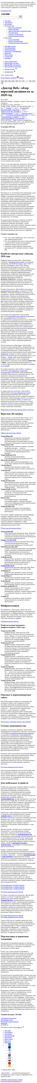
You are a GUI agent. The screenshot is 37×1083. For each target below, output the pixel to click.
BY (34, 81)
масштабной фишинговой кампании (22, 733)
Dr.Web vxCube (10, 69)
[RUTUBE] (9, 1064)
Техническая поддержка (16, 36)
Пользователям (9, 1036)
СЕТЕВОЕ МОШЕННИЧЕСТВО (17, 115)
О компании (9, 56)
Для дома (8, 21)
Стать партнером (13, 39)
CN (6, 81)
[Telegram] (9, 1050)
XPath (16, 325)
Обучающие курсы (7, 1020)
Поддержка (8, 24)
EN (9, 81)
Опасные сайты (27, 113)
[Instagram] (9, 1053)
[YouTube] (9, 1061)
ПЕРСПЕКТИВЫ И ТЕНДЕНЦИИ (12, 118)
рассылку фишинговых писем (20, 393)
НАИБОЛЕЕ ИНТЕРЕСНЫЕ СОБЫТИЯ (15, 109)
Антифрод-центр (10, 46)
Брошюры (4, 1023)
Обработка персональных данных (12, 1079)
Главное (8, 108)
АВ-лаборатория (10, 48)
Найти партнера (13, 29)
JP (23, 81)
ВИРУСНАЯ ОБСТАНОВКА (11, 111)
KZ (27, 81)
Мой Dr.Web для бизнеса (12, 65)
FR (17, 81)
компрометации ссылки (16, 262)
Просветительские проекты (10, 1021)
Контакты (8, 58)
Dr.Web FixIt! (9, 72)
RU (2, 81)
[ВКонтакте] (9, 1045)
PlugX (10, 357)
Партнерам (8, 1037)
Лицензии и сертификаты (13, 51)
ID (2, 83)
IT (20, 81)
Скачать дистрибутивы (15, 34)
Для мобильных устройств (10, 117)
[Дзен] (9, 1056)
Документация (13, 33)
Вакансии (8, 53)
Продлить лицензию (15, 27)
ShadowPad (4, 354)
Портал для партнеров (15, 41)
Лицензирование (10, 49)
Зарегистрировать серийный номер (19, 31)
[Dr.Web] (5, 14)
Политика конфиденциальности (11, 1081)
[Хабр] (9, 1058)
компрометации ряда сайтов (10, 291)
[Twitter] (9, 1048)
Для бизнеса (8, 22)
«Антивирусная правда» (9, 1018)
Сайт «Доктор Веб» (11, 61)
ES (13, 81)
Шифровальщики (7, 113)
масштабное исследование (16, 316)
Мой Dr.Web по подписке (13, 66)
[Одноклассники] (9, 1066)
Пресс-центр (9, 55)
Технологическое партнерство (18, 43)
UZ (30, 81)
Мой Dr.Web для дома (12, 63)
